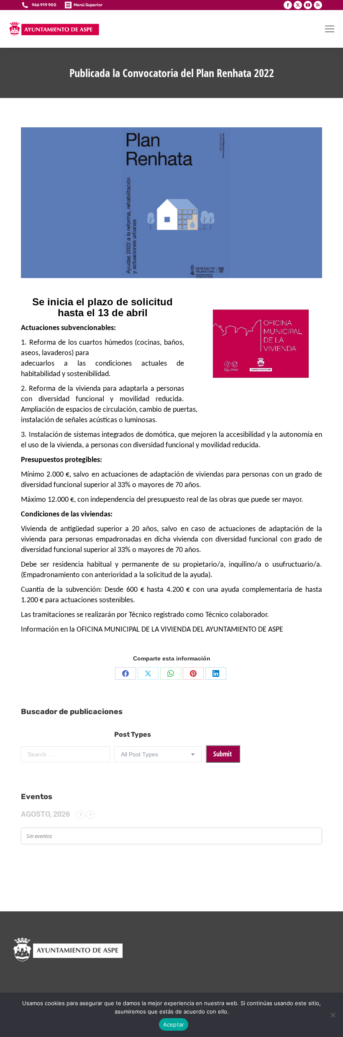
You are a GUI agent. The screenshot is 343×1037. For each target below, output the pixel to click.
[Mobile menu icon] (330, 29)
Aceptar (173, 1024)
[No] (332, 1015)
